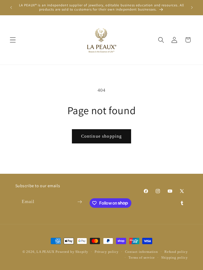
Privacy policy (106, 252)
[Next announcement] (192, 7)
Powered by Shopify (72, 252)
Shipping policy (174, 257)
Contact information (141, 252)
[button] (13, 40)
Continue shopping (101, 136)
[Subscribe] (79, 202)
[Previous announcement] (11, 7)
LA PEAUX (45, 252)
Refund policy (176, 252)
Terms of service (141, 257)
